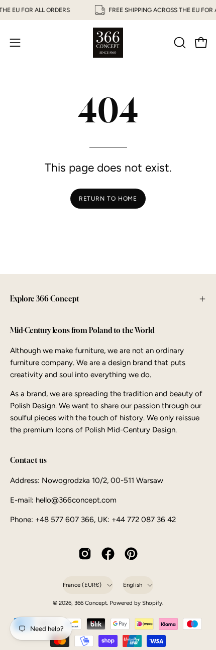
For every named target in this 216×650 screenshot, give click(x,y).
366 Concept (90, 602)
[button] (179, 43)
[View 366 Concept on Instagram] (84, 553)
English (133, 584)
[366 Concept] (108, 43)
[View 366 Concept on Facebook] (108, 553)
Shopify (152, 602)
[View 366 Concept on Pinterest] (131, 553)
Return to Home (108, 198)
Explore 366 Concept (44, 298)
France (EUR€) (82, 584)
